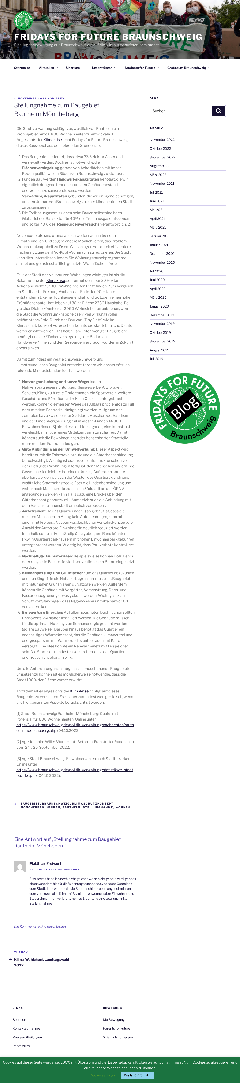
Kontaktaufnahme (26, 1028)
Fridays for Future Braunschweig (108, 37)
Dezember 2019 (162, 315)
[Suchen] (218, 111)
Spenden (19, 1020)
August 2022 (159, 166)
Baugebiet (30, 803)
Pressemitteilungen (27, 1037)
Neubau (53, 807)
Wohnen (123, 807)
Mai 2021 (157, 210)
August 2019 (159, 350)
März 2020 (158, 297)
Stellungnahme (98, 807)
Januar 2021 (159, 245)
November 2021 (162, 183)
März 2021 (158, 227)
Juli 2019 (156, 359)
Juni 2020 (157, 280)
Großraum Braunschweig (186, 68)
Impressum (21, 1046)
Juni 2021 (157, 201)
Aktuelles (46, 68)
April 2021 (157, 219)
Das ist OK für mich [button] (137, 1075)
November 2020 (162, 262)
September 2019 (162, 341)
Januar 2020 (159, 306)
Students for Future (140, 68)
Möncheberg (33, 807)
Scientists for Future (118, 1037)
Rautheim (72, 807)
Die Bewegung (114, 1020)
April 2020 (158, 289)
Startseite (22, 68)
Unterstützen (102, 68)
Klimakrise (52, 140)
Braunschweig (56, 803)
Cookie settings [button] (102, 1075)
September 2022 (162, 157)
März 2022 (158, 175)
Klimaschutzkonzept (93, 803)
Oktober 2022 (160, 148)
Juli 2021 (156, 192)
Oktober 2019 (160, 333)
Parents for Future (116, 1028)
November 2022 (162, 140)
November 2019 (162, 324)
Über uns (73, 68)
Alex (60, 98)
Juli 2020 (157, 271)
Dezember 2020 (162, 254)
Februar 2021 (160, 236)
